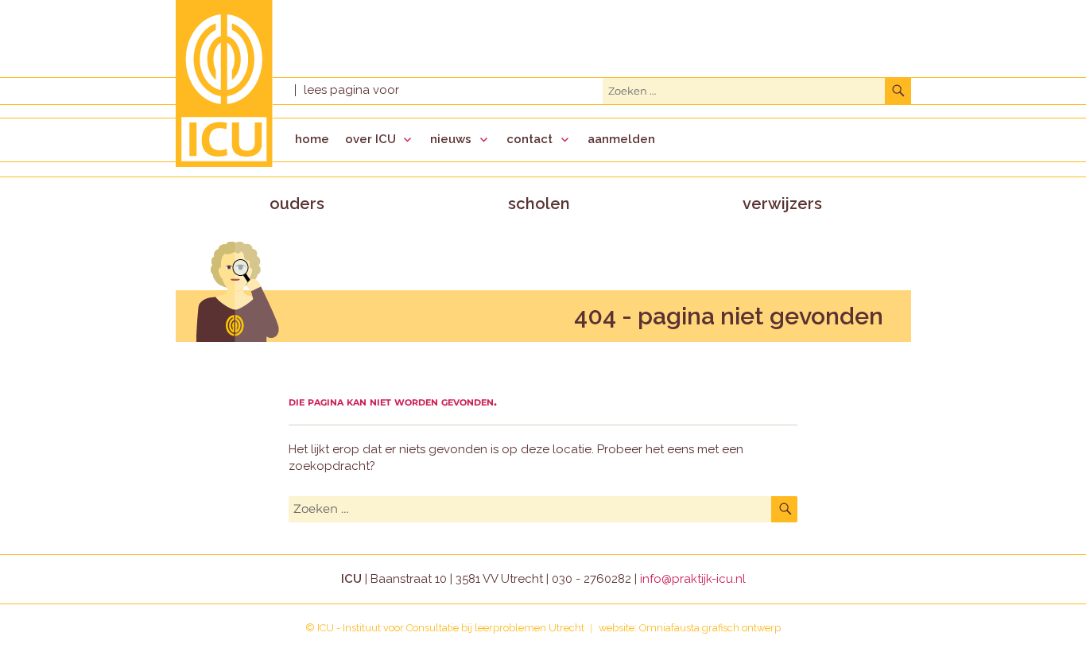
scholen (539, 203)
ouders (297, 203)
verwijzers (782, 203)
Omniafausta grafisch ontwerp (710, 628)
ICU (325, 628)
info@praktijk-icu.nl (693, 579)
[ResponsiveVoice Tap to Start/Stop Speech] (351, 90)
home (312, 139)
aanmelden (621, 139)
